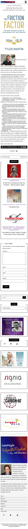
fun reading (6, 179)
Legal (2, 508)
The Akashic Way (14, 207)
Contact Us (3, 506)
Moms (23, 179)
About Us (3, 498)
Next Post (23, 156)
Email (4, 272)
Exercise (9, 5)
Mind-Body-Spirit (16, 5)
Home (2, 496)
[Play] (2, 147)
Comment (5, 251)
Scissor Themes (18, 525)
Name (4, 267)
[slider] (25, 147)
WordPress (16, 526)
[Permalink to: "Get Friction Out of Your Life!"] (14, 32)
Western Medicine (18, 229)
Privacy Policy (4, 511)
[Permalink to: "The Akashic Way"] (14, 196)
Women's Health (14, 180)
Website (4, 278)
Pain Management (19, 227)
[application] (14, 147)
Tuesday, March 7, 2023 (20, 10)
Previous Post (6, 156)
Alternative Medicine (8, 204)
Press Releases (4, 501)
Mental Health (20, 226)
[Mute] (21, 147)
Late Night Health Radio (9, 10)
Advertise (3, 503)
